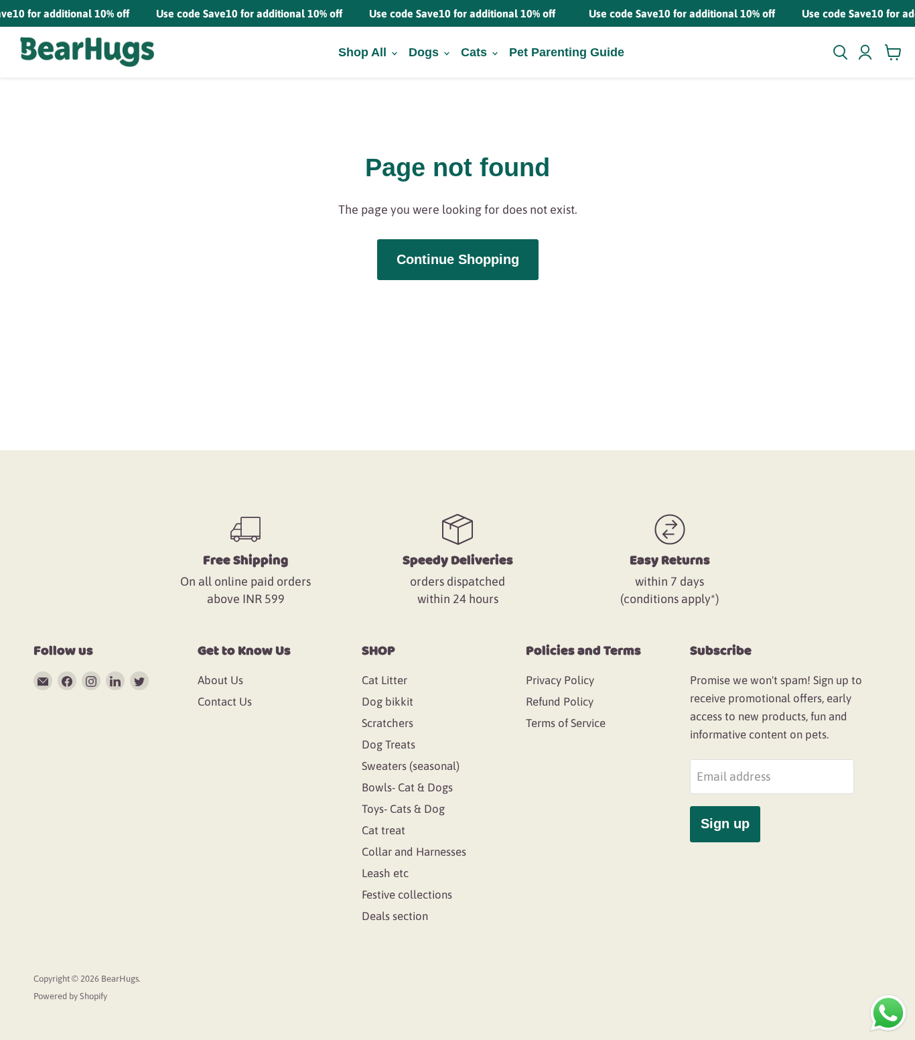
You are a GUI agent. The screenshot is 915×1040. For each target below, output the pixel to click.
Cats (475, 52)
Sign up (725, 823)
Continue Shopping (458, 259)
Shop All (364, 52)
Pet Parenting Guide (566, 52)
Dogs (425, 52)
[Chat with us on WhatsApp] (888, 1012)
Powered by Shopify (70, 996)
